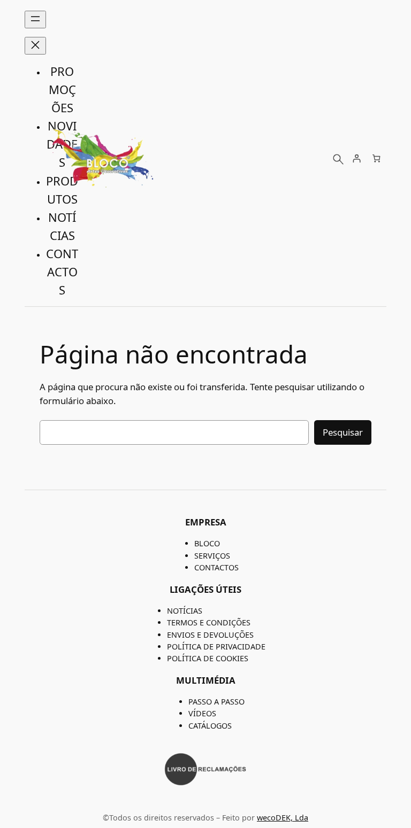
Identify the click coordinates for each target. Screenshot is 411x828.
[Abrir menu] (35, 19)
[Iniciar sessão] (356, 158)
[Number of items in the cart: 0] (376, 158)
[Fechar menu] (35, 46)
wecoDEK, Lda (282, 817)
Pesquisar (343, 432)
